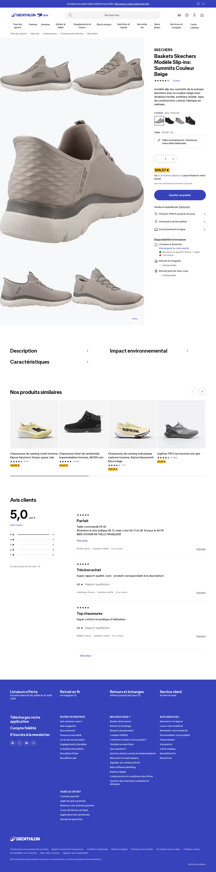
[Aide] (187, 15)
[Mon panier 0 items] (202, 15)
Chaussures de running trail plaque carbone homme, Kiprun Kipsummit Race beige (131, 457)
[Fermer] (203, 3)
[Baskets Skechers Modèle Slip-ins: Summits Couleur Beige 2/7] (36, 74)
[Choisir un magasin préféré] (179, 15)
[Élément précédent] (192, 391)
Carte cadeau (194, 26)
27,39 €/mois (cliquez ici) (170, 175)
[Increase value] (173, 159)
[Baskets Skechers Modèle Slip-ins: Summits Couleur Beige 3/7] (72, 181)
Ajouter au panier (180, 195)
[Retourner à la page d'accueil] (30, 15)
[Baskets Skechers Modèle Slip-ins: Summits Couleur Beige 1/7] (108, 74)
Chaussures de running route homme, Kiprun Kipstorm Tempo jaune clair (34, 455)
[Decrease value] (158, 159)
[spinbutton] (165, 159)
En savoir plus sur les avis (23, 566)
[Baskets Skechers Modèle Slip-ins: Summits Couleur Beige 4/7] (36, 289)
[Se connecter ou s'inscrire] (194, 15)
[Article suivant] (202, 391)
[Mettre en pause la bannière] (198, 3)
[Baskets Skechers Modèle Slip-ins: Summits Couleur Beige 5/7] (108, 289)
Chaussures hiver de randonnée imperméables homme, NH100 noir (81, 455)
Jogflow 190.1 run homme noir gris (178, 453)
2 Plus (135, 319)
